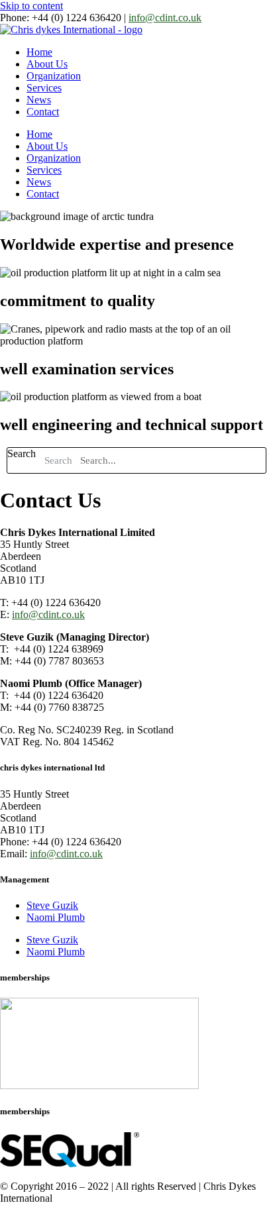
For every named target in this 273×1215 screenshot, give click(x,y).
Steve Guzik (52, 905)
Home (39, 52)
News (39, 99)
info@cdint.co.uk (165, 17)
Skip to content (31, 5)
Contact (43, 111)
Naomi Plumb (56, 917)
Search (21, 453)
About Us (47, 64)
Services (44, 87)
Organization (54, 75)
